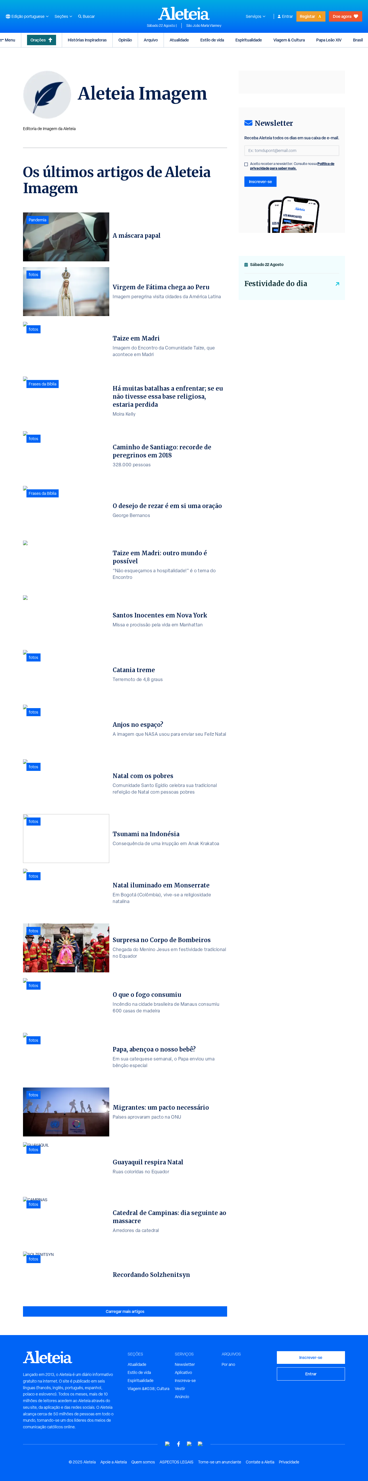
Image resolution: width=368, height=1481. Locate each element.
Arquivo (151, 40)
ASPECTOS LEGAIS (176, 1462)
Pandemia (37, 220)
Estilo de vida (212, 40)
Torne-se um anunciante (219, 1462)
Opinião (125, 40)
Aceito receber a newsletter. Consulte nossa (292, 166)
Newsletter (185, 1364)
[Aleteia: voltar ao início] (184, 13)
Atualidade (179, 40)
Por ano (228, 1364)
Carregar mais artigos (125, 1311)
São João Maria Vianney (203, 25)
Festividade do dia (275, 283)
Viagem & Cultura (289, 40)
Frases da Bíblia (42, 384)
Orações (38, 40)
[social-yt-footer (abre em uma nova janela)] (167, 1444)
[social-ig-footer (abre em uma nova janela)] (200, 1444)
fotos (33, 274)
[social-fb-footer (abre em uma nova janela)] (178, 1444)
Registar (307, 16)
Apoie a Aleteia (113, 1462)
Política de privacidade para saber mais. (292, 166)
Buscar (89, 16)
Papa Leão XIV (329, 40)
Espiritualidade (248, 40)
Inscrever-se (260, 181)
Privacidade (289, 1462)
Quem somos (143, 1462)
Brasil (358, 40)
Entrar (287, 16)
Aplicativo (183, 1372)
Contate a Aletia (260, 1462)
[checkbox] (246, 164)
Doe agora (342, 16)
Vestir (180, 1388)
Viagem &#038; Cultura (148, 1388)
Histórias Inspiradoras (87, 40)
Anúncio (182, 1396)
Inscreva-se (185, 1380)
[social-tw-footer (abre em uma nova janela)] (189, 1444)
